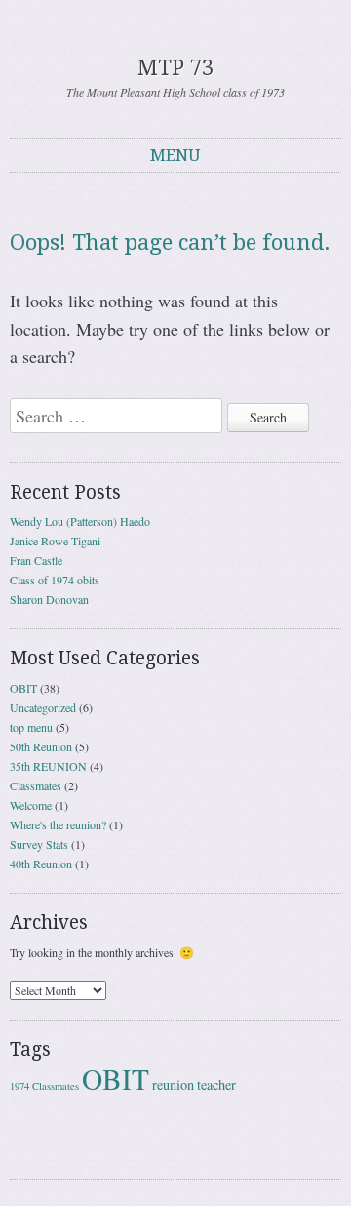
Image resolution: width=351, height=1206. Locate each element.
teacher (216, 1084)
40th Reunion (41, 863)
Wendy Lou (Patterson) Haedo (80, 521)
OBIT (23, 688)
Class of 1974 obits (54, 579)
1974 (19, 1086)
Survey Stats (39, 844)
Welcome (31, 805)
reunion (173, 1084)
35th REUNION (48, 766)
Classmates (35, 785)
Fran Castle (36, 560)
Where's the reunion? (58, 824)
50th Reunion (41, 746)
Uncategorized (43, 707)
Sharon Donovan (49, 599)
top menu (31, 727)
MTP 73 (175, 68)
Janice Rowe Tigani (55, 540)
